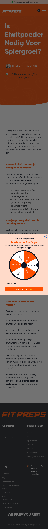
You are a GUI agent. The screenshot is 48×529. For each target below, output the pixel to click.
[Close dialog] (46, 236)
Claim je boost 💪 (24, 289)
